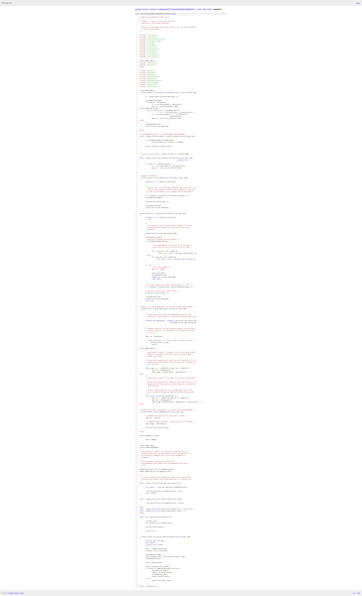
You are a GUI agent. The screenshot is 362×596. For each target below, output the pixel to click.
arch (199, 9)
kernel (145, 9)
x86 (204, 9)
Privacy (16, 593)
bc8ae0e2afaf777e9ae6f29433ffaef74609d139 (176, 9)
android (138, 9)
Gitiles (11, 593)
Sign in (358, 3)
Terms (22, 593)
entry (209, 9)
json (358, 593)
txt (354, 593)
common (153, 9)
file (173, 14)
